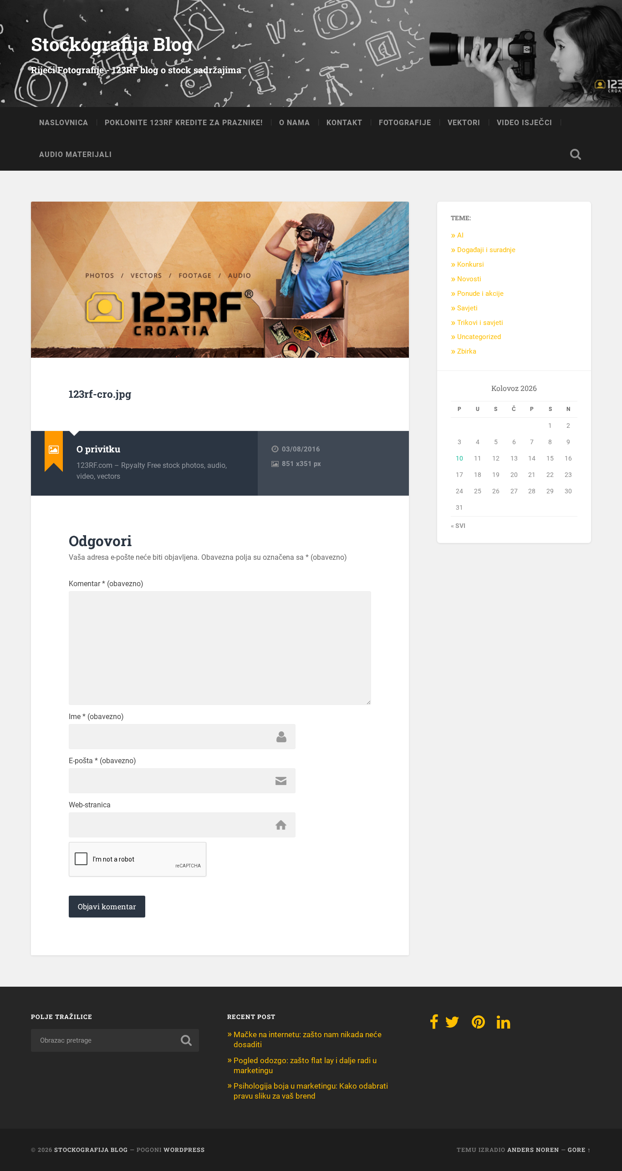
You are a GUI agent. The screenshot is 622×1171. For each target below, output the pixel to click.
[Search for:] (115, 1040)
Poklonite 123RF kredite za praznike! (184, 122)
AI (460, 235)
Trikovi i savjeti (480, 323)
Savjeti (467, 308)
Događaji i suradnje (486, 250)
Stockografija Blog (112, 44)
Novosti (469, 279)
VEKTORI (464, 122)
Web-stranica (90, 805)
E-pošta (102, 761)
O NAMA (294, 122)
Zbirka (466, 351)
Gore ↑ (579, 1149)
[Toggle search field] (575, 154)
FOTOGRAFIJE (405, 122)
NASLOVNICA (63, 122)
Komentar (106, 584)
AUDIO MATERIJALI (75, 154)
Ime (96, 716)
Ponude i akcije (480, 293)
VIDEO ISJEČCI (524, 122)
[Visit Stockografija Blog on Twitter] (452, 1024)
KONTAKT (344, 122)
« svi (458, 525)
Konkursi (470, 264)
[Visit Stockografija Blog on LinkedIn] (503, 1024)
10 (459, 458)
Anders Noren (533, 1149)
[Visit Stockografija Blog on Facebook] (433, 1024)
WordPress (184, 1149)
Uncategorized (479, 337)
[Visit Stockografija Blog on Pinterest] (478, 1024)
